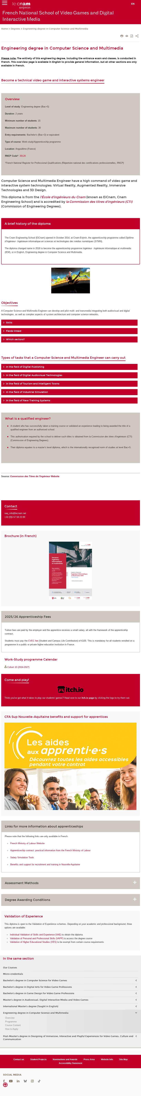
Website (34, 476)
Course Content (13, 1025)
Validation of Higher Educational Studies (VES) (33, 942)
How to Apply (11, 1029)
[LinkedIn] (18, 1081)
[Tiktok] (39, 1081)
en (132, 3)
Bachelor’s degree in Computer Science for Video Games (35, 980)
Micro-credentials (13, 974)
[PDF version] (132, 36)
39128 (23, 156)
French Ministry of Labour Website (27, 843)
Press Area (89, 1059)
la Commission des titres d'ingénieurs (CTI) (99, 202)
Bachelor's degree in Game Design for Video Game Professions (38, 993)
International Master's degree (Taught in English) (30, 1006)
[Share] (136, 36)
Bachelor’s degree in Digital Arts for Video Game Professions (37, 987)
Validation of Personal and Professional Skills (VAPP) (36, 938)
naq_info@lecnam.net (15, 513)
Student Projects (38, 1059)
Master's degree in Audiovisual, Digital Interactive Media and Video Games (45, 1000)
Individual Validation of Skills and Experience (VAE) (35, 934)
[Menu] (4, 3)
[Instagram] (32, 1081)
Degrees (15, 28)
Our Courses (10, 967)
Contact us (18, 1059)
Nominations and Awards (65, 1059)
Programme (11, 1021)
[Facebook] (4, 1081)
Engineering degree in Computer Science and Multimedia (55, 28)
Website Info (107, 1059)
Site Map (123, 1059)
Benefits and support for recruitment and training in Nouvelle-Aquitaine (45, 864)
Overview (9, 1018)
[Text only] (126, 36)
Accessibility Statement (70, 1063)
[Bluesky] (25, 1081)
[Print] (121, 36)
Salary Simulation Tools (22, 857)
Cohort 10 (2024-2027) (18, 667)
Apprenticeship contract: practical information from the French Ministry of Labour (50, 850)
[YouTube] (11, 1081)
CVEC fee (33, 640)
